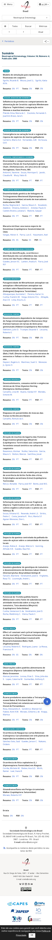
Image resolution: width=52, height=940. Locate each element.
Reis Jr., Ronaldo (10, 483)
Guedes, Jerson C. (29, 741)
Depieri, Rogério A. (11, 362)
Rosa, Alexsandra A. (11, 709)
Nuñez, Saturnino (30, 451)
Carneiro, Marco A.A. (12, 140)
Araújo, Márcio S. (26, 546)
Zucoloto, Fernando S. (36, 113)
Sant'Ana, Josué (34, 454)
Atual (40, 32)
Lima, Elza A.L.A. (18, 300)
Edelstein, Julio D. (11, 329)
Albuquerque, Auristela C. (14, 294)
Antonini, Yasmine (11, 172)
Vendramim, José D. (29, 575)
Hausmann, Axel (40, 234)
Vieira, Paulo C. (29, 614)
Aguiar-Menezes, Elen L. (14, 519)
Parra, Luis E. (26, 234)
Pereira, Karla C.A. (36, 294)
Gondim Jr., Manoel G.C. (32, 709)
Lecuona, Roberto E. (12, 646)
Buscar (28, 26)
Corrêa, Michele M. (11, 768)
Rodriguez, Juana (29, 646)
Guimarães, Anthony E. (34, 679)
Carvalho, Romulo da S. (13, 418)
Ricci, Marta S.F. (35, 516)
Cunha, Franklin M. (11, 297)
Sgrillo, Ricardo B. (11, 80)
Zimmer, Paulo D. (38, 208)
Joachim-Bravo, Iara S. (13, 116)
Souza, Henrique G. (29, 172)
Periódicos (7, 41)
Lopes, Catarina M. (14, 679)
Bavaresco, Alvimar (11, 451)
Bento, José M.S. (40, 483)
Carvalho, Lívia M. (11, 392)
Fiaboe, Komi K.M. (11, 711)
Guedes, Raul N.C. (23, 549)
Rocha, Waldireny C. (12, 614)
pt (17, 88)
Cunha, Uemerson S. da (13, 611)
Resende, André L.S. (29, 513)
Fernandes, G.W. (30, 140)
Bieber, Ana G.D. (28, 768)
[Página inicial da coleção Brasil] (26, 865)
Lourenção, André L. (21, 578)
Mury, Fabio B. (20, 175)
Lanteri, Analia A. (29, 261)
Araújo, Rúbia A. (10, 546)
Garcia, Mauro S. (29, 205)
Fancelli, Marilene (11, 575)
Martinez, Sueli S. (29, 362)
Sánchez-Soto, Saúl (11, 741)
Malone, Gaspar (34, 210)
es (17, 240)
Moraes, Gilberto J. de (30, 711)
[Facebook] (29, 884)
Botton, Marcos (19, 454)
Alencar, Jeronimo (11, 676)
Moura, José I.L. (27, 80)
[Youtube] (32, 884)
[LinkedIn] (26, 884)
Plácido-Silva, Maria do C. (14, 113)
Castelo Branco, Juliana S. (14, 210)
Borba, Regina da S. (11, 205)
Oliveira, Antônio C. (20, 208)
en (13, 88)
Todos (15, 26)
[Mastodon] (23, 884)
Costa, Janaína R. (19, 516)
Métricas (43, 26)
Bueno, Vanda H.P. (28, 392)
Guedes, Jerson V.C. (11, 261)
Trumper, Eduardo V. (29, 329)
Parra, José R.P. (25, 483)
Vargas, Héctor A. (10, 234)
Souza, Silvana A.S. (11, 513)
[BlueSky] (20, 884)
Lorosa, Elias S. (26, 676)
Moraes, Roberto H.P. (12, 795)
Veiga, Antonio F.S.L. (30, 297)
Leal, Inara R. (16, 771)
